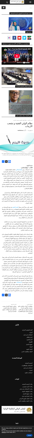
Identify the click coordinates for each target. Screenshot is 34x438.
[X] (6, 161)
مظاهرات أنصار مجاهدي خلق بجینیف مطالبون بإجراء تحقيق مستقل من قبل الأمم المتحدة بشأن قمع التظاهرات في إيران (25, 310)
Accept (29, 435)
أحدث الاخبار (30, 120)
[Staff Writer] (26, 130)
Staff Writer (20, 130)
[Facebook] (9, 161)
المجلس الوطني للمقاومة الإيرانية (23, 86)
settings (4, 432)
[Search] (4, 7)
